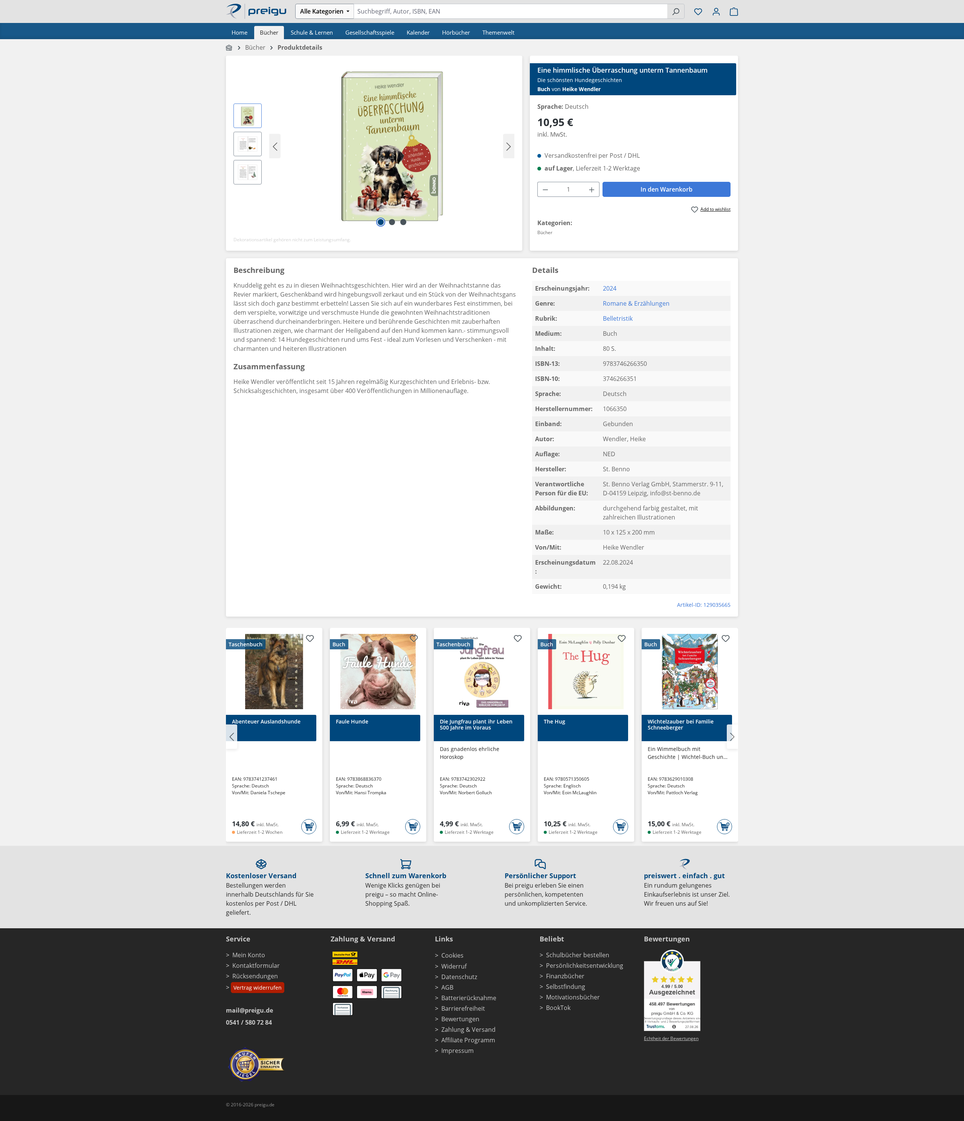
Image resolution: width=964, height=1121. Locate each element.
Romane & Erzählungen (636, 303)
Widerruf (454, 966)
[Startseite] (229, 47)
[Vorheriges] (275, 146)
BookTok (558, 1008)
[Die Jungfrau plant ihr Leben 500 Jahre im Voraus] (482, 671)
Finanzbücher (565, 976)
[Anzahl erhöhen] (592, 189)
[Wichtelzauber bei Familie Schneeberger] (690, 671)
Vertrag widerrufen (257, 987)
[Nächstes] (508, 146)
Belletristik (618, 318)
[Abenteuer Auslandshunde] (274, 671)
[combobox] (510, 11)
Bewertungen (460, 1019)
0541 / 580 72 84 (249, 1022)
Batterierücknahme (468, 998)
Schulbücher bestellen (577, 955)
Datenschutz (459, 977)
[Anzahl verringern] (545, 189)
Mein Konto (248, 955)
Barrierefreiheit (463, 1008)
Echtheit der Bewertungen (671, 1038)
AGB (447, 987)
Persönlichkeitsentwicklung (584, 965)
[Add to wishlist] (310, 639)
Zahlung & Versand (468, 1029)
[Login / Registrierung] (716, 11)
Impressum (457, 1050)
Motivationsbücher (573, 997)
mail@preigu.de (249, 1010)
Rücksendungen (255, 976)
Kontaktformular (256, 965)
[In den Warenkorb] (308, 826)
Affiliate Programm (468, 1040)
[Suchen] (676, 11)
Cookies (452, 955)
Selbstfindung (565, 986)
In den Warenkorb (666, 189)
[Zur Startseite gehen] (256, 10)
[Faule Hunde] (378, 671)
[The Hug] (586, 671)
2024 (609, 288)
